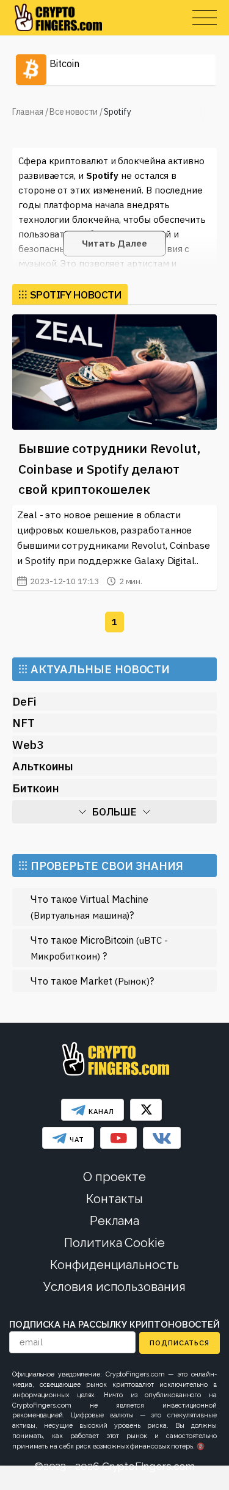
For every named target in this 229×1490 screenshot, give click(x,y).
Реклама (114, 1220)
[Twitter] (146, 1110)
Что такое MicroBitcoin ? (99, 947)
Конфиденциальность (114, 1264)
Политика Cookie (114, 1242)
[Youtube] (118, 1138)
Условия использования (114, 1286)
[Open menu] (204, 17)
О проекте (114, 1177)
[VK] (162, 1138)
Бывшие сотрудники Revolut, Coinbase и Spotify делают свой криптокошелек (109, 468)
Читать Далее (114, 243)
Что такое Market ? (92, 980)
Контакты (114, 1199)
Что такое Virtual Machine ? (89, 906)
